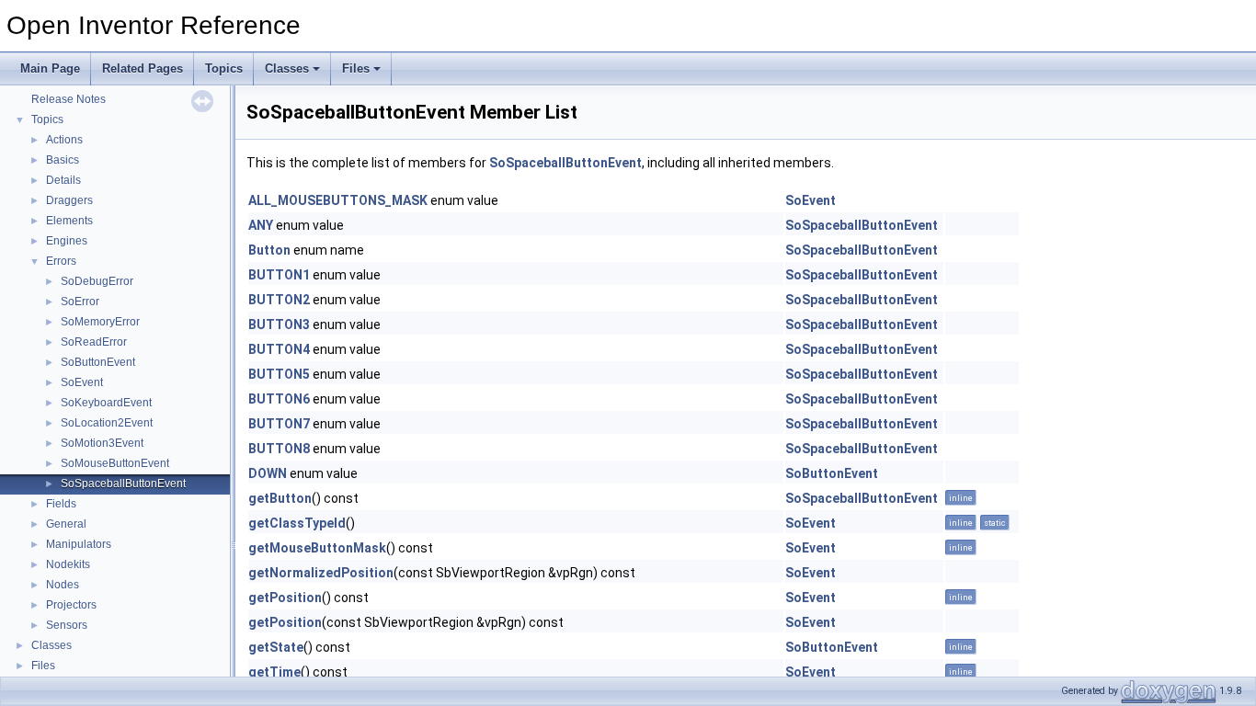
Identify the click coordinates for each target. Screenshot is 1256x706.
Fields (61, 503)
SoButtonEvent (98, 362)
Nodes (62, 584)
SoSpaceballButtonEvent (123, 483)
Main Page (50, 68)
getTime (274, 672)
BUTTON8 (279, 448)
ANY (260, 225)
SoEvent (82, 382)
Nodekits (68, 564)
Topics (224, 68)
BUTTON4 (279, 349)
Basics (62, 160)
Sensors (66, 625)
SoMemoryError (100, 321)
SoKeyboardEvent (106, 402)
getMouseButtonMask (317, 548)
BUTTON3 (279, 324)
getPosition (285, 597)
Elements (69, 220)
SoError (80, 301)
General (66, 524)
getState (275, 647)
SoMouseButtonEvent (115, 463)
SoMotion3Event (102, 443)
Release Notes (68, 99)
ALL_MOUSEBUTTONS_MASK (338, 200)
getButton (280, 498)
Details (63, 180)
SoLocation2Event (107, 422)
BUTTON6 (279, 399)
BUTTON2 (279, 299)
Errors (61, 261)
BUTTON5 (279, 374)
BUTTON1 (279, 275)
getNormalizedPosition (321, 572)
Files (356, 68)
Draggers (69, 200)
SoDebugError (97, 281)
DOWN (267, 473)
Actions (64, 139)
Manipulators (78, 544)
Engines (66, 240)
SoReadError (94, 342)
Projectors (71, 604)
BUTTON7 (279, 423)
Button (269, 250)
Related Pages (142, 68)
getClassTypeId (297, 523)
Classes (287, 68)
